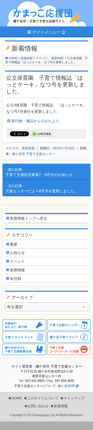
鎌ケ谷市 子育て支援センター (33, 154)
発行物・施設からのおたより (35, 121)
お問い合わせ (38, 406)
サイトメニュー (46, 32)
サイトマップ (74, 398)
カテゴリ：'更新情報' (50, 58)
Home (13, 58)
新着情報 (27, 58)
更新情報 (28, 148)
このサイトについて (43, 398)
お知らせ (17, 253)
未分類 (15, 278)
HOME (17, 398)
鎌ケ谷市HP (66, 386)
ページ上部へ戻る (86, 423)
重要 (13, 244)
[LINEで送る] (42, 134)
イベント (17, 261)
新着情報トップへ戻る (28, 218)
